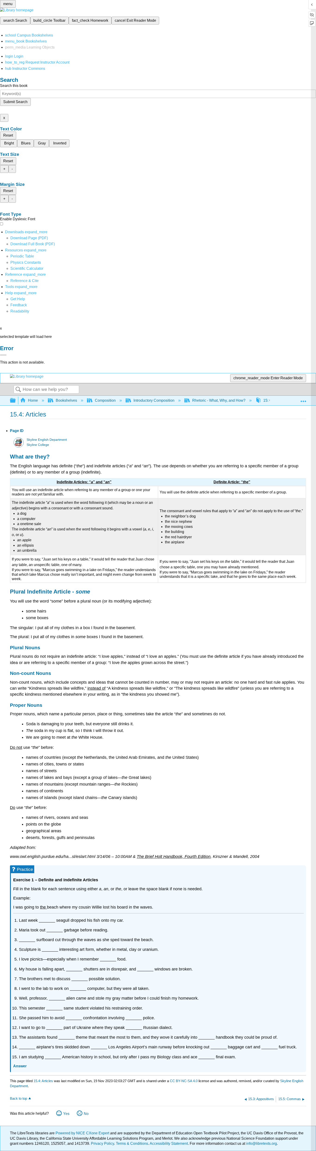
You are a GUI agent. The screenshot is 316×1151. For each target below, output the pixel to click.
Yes (66, 1114)
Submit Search (15, 102)
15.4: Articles (43, 1081)
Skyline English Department (47, 439)
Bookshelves (66, 400)
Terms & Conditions (132, 1143)
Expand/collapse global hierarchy (15, 401)
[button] (18, 305)
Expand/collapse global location (303, 399)
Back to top (18, 1098)
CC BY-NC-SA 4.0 (184, 1081)
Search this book (14, 86)
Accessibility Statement (169, 1143)
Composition (105, 400)
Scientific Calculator (26, 268)
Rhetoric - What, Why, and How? (218, 400)
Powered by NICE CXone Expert (83, 1133)
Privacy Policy (102, 1143)
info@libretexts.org (261, 1143)
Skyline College (38, 445)
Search (18, 390)
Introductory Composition (154, 400)
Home (33, 400)
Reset (8, 135)
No (86, 1114)
